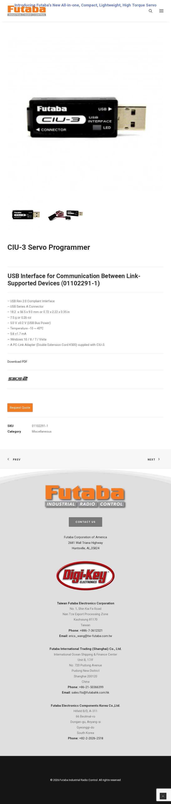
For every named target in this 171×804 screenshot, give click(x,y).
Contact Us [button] (85, 522)
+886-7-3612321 (91, 630)
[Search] (148, 11)
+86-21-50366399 (91, 687)
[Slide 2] (66, 214)
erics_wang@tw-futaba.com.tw (90, 636)
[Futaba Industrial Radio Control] (27, 11)
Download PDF (17, 362)
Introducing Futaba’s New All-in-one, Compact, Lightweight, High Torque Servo (85, 5)
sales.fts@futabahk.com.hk (90, 692)
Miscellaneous (42, 431)
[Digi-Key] (85, 575)
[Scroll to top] (163, 796)
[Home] (85, 497)
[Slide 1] (26, 214)
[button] (161, 11)
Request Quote (20, 407)
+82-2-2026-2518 (91, 738)
